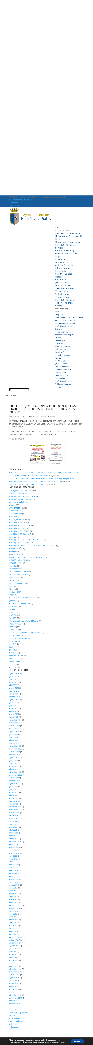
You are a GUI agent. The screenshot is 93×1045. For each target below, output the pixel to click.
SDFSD (12, 650)
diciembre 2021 (15, 807)
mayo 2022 (13, 792)
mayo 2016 (13, 983)
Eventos (30, 416)
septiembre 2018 (16, 911)
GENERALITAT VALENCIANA (20, 603)
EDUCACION (14, 577)
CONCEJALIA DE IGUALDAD (20, 534)
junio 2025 (13, 705)
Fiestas (58, 276)
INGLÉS (44, 416)
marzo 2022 (14, 798)
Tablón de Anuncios (64, 302)
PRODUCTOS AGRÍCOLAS (19, 638)
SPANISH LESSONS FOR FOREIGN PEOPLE (26, 484)
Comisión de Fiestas (17, 522)
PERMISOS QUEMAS (17, 635)
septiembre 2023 (16, 755)
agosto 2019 (14, 885)
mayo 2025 (13, 708)
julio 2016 (13, 980)
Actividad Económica (64, 265)
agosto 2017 (14, 946)
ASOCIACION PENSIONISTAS (20, 499)
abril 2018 (13, 922)
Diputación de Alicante (18, 571)
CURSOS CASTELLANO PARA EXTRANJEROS (26, 557)
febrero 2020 (14, 867)
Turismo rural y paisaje (18, 1012)
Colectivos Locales (63, 274)
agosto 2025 (14, 699)
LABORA (12, 618)
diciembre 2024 (15, 720)
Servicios (59, 247)
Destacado (13, 569)
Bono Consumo (15, 514)
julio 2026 (13, 676)
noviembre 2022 (15, 775)
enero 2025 (13, 717)
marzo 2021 (14, 833)
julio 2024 (13, 734)
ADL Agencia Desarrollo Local (21, 490)
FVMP (11, 595)
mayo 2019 (13, 893)
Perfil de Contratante (64, 245)
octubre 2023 (14, 752)
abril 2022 (13, 795)
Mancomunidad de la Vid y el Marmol (23, 621)
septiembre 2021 (16, 815)
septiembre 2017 (16, 943)
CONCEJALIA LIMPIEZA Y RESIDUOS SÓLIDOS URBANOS (31, 545)
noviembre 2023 (15, 749)
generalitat (13, 600)
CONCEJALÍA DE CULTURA (19, 525)
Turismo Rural (61, 291)
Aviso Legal (13, 1024)
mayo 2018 (13, 920)
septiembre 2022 (16, 781)
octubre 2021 (14, 812)
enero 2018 (13, 931)
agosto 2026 (14, 673)
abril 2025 (13, 711)
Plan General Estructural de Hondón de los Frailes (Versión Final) (69, 236)
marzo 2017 (14, 960)
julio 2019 (13, 888)
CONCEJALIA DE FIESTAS (19, 531)
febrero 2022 (14, 801)
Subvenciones (14, 661)
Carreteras (13, 516)
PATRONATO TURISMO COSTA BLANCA (25, 632)
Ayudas (12, 505)
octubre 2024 (14, 726)
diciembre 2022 (15, 772)
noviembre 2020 (15, 844)
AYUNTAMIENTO (16, 508)
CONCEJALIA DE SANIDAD (19, 542)
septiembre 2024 (16, 728)
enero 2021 (13, 838)
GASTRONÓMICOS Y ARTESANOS (22, 597)
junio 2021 (13, 824)
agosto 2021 (14, 818)
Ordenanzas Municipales (66, 253)
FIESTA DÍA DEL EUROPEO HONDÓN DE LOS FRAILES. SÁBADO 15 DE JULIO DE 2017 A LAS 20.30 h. (43, 408)
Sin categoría (14, 658)
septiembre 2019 (16, 882)
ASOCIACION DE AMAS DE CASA (22, 496)
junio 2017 (13, 951)
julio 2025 (13, 702)
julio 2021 (13, 821)
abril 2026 (13, 685)
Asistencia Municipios (17, 493)
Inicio (57, 227)
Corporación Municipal (65, 250)
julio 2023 (13, 760)
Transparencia (62, 297)
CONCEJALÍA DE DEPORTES (20, 528)
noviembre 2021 (15, 810)
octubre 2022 (14, 778)
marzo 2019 (14, 899)
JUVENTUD (13, 615)
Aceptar (77, 1041)
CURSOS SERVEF (15, 563)
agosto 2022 (14, 783)
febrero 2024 (14, 743)
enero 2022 (13, 804)
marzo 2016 (14, 989)
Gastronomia (61, 279)
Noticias (51, 416)
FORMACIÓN (14, 592)
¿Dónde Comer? (62, 282)
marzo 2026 (14, 688)
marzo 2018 (14, 925)
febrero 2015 (14, 1001)
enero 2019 (13, 902)
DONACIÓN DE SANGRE (19, 574)
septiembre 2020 (16, 850)
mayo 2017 (13, 954)
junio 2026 (13, 679)
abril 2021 (13, 830)
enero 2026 (13, 694)
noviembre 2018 (15, 905)
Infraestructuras (62, 268)
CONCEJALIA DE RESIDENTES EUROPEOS (25, 540)
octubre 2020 (14, 847)
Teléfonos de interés (64, 288)
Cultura (24, 416)
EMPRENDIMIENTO (17, 583)
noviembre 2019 (15, 876)
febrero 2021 (14, 836)
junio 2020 (13, 859)
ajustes (64, 1042)
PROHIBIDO (14, 641)
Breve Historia (61, 262)
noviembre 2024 (15, 723)
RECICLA (12, 644)
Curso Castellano (16, 554)
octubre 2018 (14, 908)
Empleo (58, 256)
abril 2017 (13, 957)
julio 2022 (13, 786)
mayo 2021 (13, 827)
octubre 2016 (14, 975)
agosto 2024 (14, 731)
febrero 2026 (14, 691)
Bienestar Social (15, 511)
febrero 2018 (14, 928)
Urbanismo (13, 667)
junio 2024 (13, 737)
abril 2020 (13, 862)
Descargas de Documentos (67, 242)
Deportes (13, 566)
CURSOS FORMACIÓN (18, 560)
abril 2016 (13, 986)
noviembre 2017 (15, 937)
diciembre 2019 (15, 873)
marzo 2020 (14, 865)
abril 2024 (13, 740)
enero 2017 (13, 966)
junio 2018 (13, 917)
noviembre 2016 (15, 972)
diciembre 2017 (15, 934)
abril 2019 (13, 896)
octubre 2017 (14, 940)
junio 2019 (13, 891)
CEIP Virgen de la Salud (18, 519)
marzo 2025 (14, 714)
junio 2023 (13, 763)
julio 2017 (13, 949)
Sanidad (12, 647)
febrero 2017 (14, 963)
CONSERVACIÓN (15, 548)
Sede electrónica (62, 294)
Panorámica (14, 629)
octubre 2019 (14, 879)
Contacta (59, 305)
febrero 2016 (14, 992)
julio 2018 (13, 914)
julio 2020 (13, 856)
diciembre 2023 (15, 746)
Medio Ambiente (15, 624)
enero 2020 (13, 870)
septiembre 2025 (16, 697)
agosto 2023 (14, 757)
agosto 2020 (14, 853)
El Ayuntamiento (62, 230)
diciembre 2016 (15, 969)
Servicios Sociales (16, 655)
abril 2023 (13, 769)
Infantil (12, 609)
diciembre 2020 (15, 841)
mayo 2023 (13, 766)
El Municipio (60, 259)
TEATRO (12, 664)
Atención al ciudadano (18, 502)
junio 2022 (13, 789)
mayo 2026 (13, 682)
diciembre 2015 (15, 995)
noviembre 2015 (15, 998)
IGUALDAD (13, 606)
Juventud (12, 537)
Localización (60, 271)
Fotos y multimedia (63, 285)
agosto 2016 (14, 977)
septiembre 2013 (16, 1004)
